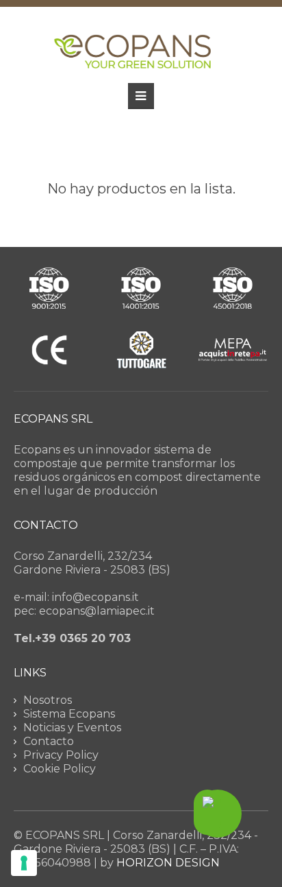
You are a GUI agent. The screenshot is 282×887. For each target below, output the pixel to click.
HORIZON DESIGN (168, 862)
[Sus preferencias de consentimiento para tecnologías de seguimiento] (24, 863)
